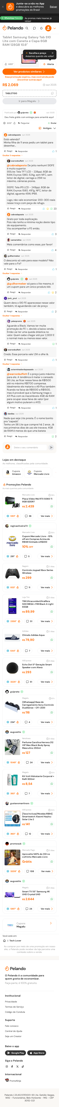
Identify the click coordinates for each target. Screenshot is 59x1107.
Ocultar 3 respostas (11, 155)
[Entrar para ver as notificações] (41, 28)
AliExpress (26, 660)
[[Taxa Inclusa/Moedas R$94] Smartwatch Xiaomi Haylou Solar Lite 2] (12, 825)
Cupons (21, 925)
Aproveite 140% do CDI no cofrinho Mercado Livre (36, 855)
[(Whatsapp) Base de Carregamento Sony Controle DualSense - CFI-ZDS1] (12, 714)
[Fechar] (3, 6)
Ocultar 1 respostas (11, 273)
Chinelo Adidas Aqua (33, 635)
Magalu (25, 698)
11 (29, 587)
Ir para (27, 101)
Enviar (53, 123)
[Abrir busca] (27, 28)
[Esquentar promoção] (14, 123)
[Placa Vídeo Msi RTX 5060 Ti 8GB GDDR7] (12, 509)
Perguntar (25, 123)
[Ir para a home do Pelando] (13, 28)
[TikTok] (23, 1067)
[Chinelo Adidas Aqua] (12, 644)
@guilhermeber (16, 283)
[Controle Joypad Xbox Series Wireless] (12, 580)
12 (30, 833)
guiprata (24, 112)
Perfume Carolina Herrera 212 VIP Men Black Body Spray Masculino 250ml (37, 745)
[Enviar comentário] (51, 447)
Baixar (53, 6)
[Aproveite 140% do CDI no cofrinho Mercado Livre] (12, 864)
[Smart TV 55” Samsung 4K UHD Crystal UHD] (12, 902)
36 (30, 516)
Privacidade (11, 1001)
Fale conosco (11, 1026)
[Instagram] (7, 1067)
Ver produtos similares (28, 71)
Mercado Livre (28, 495)
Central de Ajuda (13, 1031)
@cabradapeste (17, 165)
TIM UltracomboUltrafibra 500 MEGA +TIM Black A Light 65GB (37, 604)
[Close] (52, 53)
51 (31, 621)
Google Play (17, 1052)
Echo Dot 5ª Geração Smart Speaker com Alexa (37, 666)
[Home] (4, 940)
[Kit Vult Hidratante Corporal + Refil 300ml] (12, 786)
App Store (39, 1052)
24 (31, 762)
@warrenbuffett (17, 374)
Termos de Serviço (14, 1006)
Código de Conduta (15, 1012)
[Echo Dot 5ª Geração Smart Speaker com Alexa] (12, 675)
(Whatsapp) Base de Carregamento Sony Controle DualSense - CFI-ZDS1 (38, 705)
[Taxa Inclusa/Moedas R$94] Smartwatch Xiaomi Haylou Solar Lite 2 (37, 816)
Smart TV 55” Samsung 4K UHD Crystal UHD (36, 893)
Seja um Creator (13, 1036)
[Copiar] (52, 93)
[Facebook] (13, 1067)
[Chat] (34, 28)
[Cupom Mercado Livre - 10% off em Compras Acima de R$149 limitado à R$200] (12, 548)
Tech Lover (15, 940)
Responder (23, 151)
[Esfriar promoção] (4, 123)
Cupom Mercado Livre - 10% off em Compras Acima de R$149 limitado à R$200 (37, 539)
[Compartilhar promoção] (51, 506)
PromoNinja (15, 1080)
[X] (18, 1067)
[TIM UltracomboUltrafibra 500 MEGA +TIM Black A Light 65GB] (12, 613)
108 (32, 871)
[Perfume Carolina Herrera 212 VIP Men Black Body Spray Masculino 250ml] (12, 754)
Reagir (9, 151)
